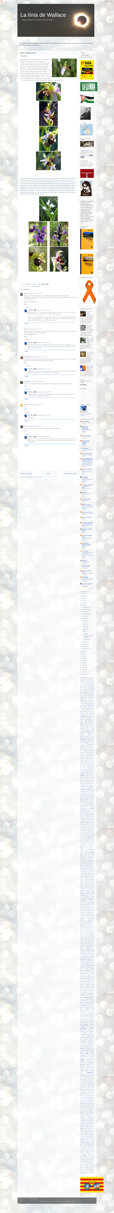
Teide (91, 1114)
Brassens (90, 745)
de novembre (86, 609)
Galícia (86, 881)
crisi (93, 805)
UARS (86, 1134)
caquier (83, 766)
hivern (90, 893)
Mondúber (82, 984)
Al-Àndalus (84, 691)
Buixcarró (92, 749)
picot (81, 1047)
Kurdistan (87, 921)
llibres (89, 950)
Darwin (91, 811)
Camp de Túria (83, 760)
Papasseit (87, 1034)
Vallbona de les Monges (87, 1148)
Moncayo (90, 983)
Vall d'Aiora (88, 1140)
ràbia (81, 1067)
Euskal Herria (83, 859)
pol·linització (83, 1055)
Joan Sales (82, 914)
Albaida (81, 692)
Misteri (83, 979)
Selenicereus (86, 1097)
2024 (83, 598)
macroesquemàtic (85, 956)
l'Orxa (89, 926)
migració (84, 531)
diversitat (92, 824)
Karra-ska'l (89, 918)
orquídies (33, 286)
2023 (83, 600)
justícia (88, 917)
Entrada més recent (26, 473)
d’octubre (85, 611)
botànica (89, 744)
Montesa (81, 987)
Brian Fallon (89, 747)
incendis (90, 898)
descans (81, 816)
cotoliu (85, 802)
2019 (83, 654)
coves (81, 804)
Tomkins (83, 1122)
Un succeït (85, 627)
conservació (83, 789)
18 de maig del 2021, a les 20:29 (34, 293)
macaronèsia (91, 954)
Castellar (92, 771)
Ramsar (87, 1069)
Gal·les (90, 881)
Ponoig (81, 1056)
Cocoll (92, 783)
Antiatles (84, 706)
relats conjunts (88, 1075)
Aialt (89, 686)
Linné (86, 943)
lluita (93, 951)
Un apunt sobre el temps (87, 573)
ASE (86, 717)
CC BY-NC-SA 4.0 (84, 155)
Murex (91, 995)
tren (91, 1129)
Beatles (87, 728)
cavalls (90, 775)
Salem (89, 1086)
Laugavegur (84, 940)
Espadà (86, 851)
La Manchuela (88, 929)
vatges (81, 1153)
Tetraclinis (90, 1117)
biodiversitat (83, 738)
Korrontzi (90, 920)
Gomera (86, 887)
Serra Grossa (90, 1101)
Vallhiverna (88, 1150)
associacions (89, 719)
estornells (85, 855)
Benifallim (89, 733)
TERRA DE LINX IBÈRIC (86, 546)
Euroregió (90, 857)
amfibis (81, 702)
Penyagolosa (84, 1042)
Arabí (93, 708)
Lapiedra (92, 939)
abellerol (81, 681)
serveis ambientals (90, 1103)
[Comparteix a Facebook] (46, 284)
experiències (84, 862)
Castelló (91, 772)
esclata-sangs (89, 849)
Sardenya (92, 1093)
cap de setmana (88, 763)
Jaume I (90, 906)
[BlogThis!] (43, 284)
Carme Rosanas (27, 357)
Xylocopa (82, 1170)
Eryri (86, 847)
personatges (89, 1044)
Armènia (83, 714)
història (88, 892)
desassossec (87, 815)
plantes (37, 286)
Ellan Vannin (82, 838)
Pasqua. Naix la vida (86, 488)
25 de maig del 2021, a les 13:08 (34, 426)
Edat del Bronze (85, 832)
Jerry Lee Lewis (87, 909)
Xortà (85, 1169)
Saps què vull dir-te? (87, 517)
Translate (91, 57)
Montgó (86, 987)
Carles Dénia (82, 767)
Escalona (81, 849)
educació (81, 833)
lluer (89, 951)
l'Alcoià (83, 923)
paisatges (83, 1028)
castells (82, 774)
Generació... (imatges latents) (87, 529)
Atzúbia (81, 722)
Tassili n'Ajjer (85, 1114)
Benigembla (82, 735)
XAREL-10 (84, 492)
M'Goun (85, 954)
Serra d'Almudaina (83, 1100)
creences (88, 805)
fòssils (87, 876)
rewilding (83, 1078)
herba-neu (90, 890)
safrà (93, 1083)
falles (86, 863)
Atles (86, 721)
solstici (92, 1108)
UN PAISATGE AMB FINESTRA (86, 538)
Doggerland (89, 826)
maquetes (83, 960)
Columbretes (91, 786)
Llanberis (82, 946)
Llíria (81, 951)
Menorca (82, 976)
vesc (93, 1153)
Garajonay (87, 882)
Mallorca (82, 959)
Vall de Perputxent (83, 1145)
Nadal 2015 (86, 1004)
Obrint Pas (84, 1016)
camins (81, 758)
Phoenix (90, 1045)
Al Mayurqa (86, 689)
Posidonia (82, 1058)
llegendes (87, 946)
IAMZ (81, 896)
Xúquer (90, 1169)
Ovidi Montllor (84, 1024)
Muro (81, 997)
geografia (82, 885)
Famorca (82, 865)
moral (91, 989)
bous (87, 745)
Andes (88, 703)
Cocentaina (87, 783)
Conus (88, 791)
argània (86, 713)
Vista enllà (85, 633)
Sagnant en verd (85, 504)
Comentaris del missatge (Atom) (34, 477)
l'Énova (90, 924)
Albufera (86, 692)
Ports (91, 1056)
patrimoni (86, 1037)
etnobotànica (82, 857)
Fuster (86, 879)
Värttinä (91, 1151)
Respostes (28, 307)
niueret (85, 1013)
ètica (91, 856)
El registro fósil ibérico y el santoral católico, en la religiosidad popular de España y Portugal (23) (87, 463)
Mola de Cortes (87, 981)
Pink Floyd (86, 1047)
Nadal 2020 (92, 1004)
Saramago (87, 1094)
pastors (81, 1037)
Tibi (86, 1119)
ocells (81, 1018)
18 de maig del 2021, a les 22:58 (39, 357)
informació (85, 901)
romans (91, 1081)
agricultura (90, 684)
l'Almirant (90, 923)
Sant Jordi (91, 1090)
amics (86, 702)
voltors (87, 1159)
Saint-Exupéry (82, 1086)
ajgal (81, 689)
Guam (87, 888)
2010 (83, 674)
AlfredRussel (31, 310)
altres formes (27, 192)
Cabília (81, 752)
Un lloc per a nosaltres (87, 583)
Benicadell (89, 732)
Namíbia (81, 1007)
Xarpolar (86, 1164)
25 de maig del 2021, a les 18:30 (43, 310)
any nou (83, 708)
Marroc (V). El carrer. (86, 422)
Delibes (87, 813)
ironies (89, 903)
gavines (90, 884)
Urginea (81, 1137)
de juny (85, 620)
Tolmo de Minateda (90, 1120)
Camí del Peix (89, 756)
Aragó (83, 709)
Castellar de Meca (85, 772)
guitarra (91, 888)
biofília (90, 738)
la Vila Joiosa (84, 935)
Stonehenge (84, 1109)
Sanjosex (86, 1089)
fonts (91, 874)
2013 (83, 667)
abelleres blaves (30, 61)
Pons (25, 426)
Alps (86, 697)
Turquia (90, 1131)
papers (93, 1034)
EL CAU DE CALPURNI (85, 477)
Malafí (83, 957)
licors (83, 943)
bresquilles (82, 747)
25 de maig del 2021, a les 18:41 (43, 415)
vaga (91, 1139)
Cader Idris (89, 753)
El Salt (85, 836)
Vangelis (86, 1151)
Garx (83, 884)
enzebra (90, 844)
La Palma (86, 931)
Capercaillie (86, 764)
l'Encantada (82, 925)
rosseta (81, 1083)
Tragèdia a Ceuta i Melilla (87, 513)
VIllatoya (86, 1156)
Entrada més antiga (71, 473)
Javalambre (82, 907)
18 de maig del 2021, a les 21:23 (34, 329)
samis (88, 1087)
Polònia (90, 1055)
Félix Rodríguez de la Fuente (86, 868)
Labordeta (90, 935)
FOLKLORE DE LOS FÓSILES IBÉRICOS (87, 459)
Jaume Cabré (83, 906)
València (82, 1141)
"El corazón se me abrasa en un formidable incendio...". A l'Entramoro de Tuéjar (87, 554)
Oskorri (88, 1022)
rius (81, 1080)
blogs (86, 741)
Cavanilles (82, 777)
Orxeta (84, 1022)
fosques (34, 64)
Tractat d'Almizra (89, 1126)
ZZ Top (83, 1173)
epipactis (81, 846)
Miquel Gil (87, 978)
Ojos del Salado (88, 1018)
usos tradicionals (88, 1137)
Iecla (89, 896)
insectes (90, 901)
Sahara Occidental (89, 1084)
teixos (81, 1115)
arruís (90, 716)
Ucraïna (90, 1134)
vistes (93, 1158)
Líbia (93, 942)
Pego (86, 1039)
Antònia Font (91, 706)
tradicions (82, 1128)
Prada (90, 1058)
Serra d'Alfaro (89, 1098)
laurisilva (89, 940)
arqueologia (82, 716)
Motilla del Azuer (90, 990)
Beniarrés (83, 732)
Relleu (81, 1076)
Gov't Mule (82, 888)
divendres (86, 824)
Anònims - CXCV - (86, 585)
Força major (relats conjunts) (89, 313)
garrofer (92, 882)
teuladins (82, 1119)
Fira (81, 871)
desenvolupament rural (89, 816)
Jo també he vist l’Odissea (87, 449)
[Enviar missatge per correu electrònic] (39, 284)
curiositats (82, 808)
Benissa (81, 736)
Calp (83, 756)
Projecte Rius (83, 1063)
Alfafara (90, 695)
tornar (81, 1123)
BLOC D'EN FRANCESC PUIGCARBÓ (85, 428)
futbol (91, 879)
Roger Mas (92, 1079)
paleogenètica (82, 1029)
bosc (83, 744)
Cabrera (86, 752)
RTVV (85, 1083)
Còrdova (84, 792)
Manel (88, 959)
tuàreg (81, 1131)
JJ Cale (85, 910)
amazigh (82, 700)
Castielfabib (89, 774)
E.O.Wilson (84, 830)
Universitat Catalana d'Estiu (86, 1136)
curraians (62, 182)
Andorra (92, 703)
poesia (92, 1052)
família (90, 863)
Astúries (81, 720)
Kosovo (81, 921)
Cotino (81, 802)
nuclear (92, 1015)
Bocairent (92, 741)
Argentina (92, 713)
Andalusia (83, 703)
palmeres (92, 1031)
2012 (83, 669)
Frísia (81, 877)
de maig (85, 623)
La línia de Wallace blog (85, 150)
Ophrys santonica (36, 190)
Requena (86, 1076)
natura (88, 1008)
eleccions (90, 837)
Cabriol (91, 752)
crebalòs (90, 804)
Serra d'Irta (91, 1100)
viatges (85, 1155)
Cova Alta (90, 802)
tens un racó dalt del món (87, 469)
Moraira (85, 989)
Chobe (91, 778)
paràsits (83, 1036)
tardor (92, 1112)
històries (82, 893)
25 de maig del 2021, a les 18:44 (43, 436)
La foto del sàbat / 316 (86, 436)
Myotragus (82, 999)
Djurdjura (83, 826)
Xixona (87, 1167)
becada (55, 188)
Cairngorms (82, 755)
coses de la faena (88, 796)
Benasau (87, 730)
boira (83, 742)
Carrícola (82, 769)
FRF (91, 876)
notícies (87, 1015)
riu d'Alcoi (90, 1078)
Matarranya (87, 973)
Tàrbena (87, 1112)
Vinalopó (92, 1156)
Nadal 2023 (90, 1005)
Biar (91, 736)
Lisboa (81, 945)
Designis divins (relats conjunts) (88, 636)
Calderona (88, 755)
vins (86, 1158)
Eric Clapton (89, 846)
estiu (92, 854)
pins (91, 1047)
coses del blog (83, 797)
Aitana (90, 687)
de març (85, 644)
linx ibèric (90, 943)
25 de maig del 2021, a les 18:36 (43, 369)
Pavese (91, 1037)
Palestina (81, 1031)
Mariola (89, 965)
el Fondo (83, 835)
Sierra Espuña (87, 1105)
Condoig (83, 788)
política (87, 1053)
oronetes (86, 1021)
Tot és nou (85, 625)
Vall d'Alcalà (88, 1142)
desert (83, 818)
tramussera (90, 1128)
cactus (81, 753)
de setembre (86, 614)
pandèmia (84, 1033)
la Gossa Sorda (88, 928)
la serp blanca (85, 448)
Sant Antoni (92, 1089)
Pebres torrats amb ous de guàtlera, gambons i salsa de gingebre (87, 507)
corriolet (90, 792)
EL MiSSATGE (85, 500)
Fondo (89, 873)
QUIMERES (85, 577)
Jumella (83, 917)
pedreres (81, 1039)
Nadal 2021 (84, 1005)
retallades (92, 1076)
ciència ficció (86, 780)
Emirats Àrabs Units (85, 841)
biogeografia (83, 739)
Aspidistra (82, 719)
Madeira (92, 956)
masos (81, 973)
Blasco (81, 741)
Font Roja (84, 874)
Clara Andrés (87, 781)
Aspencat (90, 717)
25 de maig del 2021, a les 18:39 (43, 392)
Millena (81, 978)
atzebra (91, 720)
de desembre (86, 607)
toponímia (90, 1122)
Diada (88, 823)
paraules (89, 1036)
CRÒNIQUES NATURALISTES (86, 543)
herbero (81, 892)
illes (84, 898)
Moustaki (84, 992)
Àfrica (91, 683)
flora (82, 873)
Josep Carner (91, 915)
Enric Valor (89, 843)
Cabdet (91, 750)
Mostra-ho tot (91, 588)
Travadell (82, 1129)
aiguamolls (85, 687)
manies (92, 959)
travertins (87, 1129)
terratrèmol (82, 1117)
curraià (87, 808)
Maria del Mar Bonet (89, 962)
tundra (86, 1131)
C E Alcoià (84, 750)
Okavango (82, 1019)
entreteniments (82, 844)
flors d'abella (44, 69)
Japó (92, 904)
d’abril (85, 642)
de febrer (85, 646)
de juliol (85, 618)
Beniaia (92, 730)
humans (90, 895)
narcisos (86, 1007)
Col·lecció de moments (87, 453)
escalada (90, 847)
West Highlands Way (85, 1161)
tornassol (86, 1123)
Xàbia (81, 1164)
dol (93, 826)
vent (85, 1153)
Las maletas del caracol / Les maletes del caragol (87, 486)
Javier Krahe (88, 907)
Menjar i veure (90, 338)
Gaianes (81, 881)
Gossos (91, 887)
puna (91, 1064)
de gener (85, 648)
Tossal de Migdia (89, 1125)
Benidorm (82, 733)
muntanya (82, 994)
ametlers (90, 700)
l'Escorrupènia (82, 926)
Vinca (83, 1158)
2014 (83, 665)
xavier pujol (27, 381)
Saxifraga (88, 1095)
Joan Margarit (82, 912)
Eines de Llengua (86, 435)
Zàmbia (86, 1172)
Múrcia (85, 995)
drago (86, 829)
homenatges (82, 895)
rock (86, 1080)
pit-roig (88, 1048)
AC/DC (92, 681)
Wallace (92, 1159)
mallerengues (89, 957)
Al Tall (92, 689)
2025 (83, 596)
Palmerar (87, 1031)
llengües (82, 950)
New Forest (87, 1011)
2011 (83, 672)
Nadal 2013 (86, 1002)
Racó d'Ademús (87, 1067)
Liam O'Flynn (87, 942)
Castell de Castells (84, 771)
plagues (92, 1048)
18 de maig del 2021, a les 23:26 (37, 381)
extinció (90, 862)
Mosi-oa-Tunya (83, 990)
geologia (87, 885)
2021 (83, 605)
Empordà (92, 841)
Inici (48, 473)
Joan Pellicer (89, 912)
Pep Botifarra (91, 1042)
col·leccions (82, 786)
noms (90, 1013)
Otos (92, 1022)
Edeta (91, 832)
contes (91, 789)
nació (87, 999)
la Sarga (89, 932)
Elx (93, 840)
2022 (83, 603)
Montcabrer (88, 986)
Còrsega (86, 794)
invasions (82, 903)
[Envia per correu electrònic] (42, 284)
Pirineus (82, 1048)
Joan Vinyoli (88, 914)
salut (93, 1086)
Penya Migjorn (91, 1040)
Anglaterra (84, 705)
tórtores (91, 1123)
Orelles (84, 631)
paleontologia (89, 1029)
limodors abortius (71, 182)
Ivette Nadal (87, 904)
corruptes (82, 794)
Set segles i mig (90, 352)
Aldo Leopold (84, 695)
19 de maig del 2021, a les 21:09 (35, 404)
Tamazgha (82, 1112)
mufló (90, 992)
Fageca (81, 863)
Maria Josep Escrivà (86, 964)
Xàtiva (87, 1166)
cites (82, 781)
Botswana (82, 746)
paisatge (90, 1026)
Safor (90, 1083)
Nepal (87, 1010)
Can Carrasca (85, 551)
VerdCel (89, 1153)
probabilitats (89, 1061)
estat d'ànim (90, 852)
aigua (93, 686)
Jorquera (86, 915)
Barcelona (82, 725)
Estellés (85, 854)
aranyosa (37, 188)
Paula (25, 293)
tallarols (90, 1111)
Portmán (86, 1056)
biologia (90, 739)
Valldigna (82, 1150)
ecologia (89, 830)
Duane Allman (91, 829)
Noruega (82, 1015)
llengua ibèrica (89, 948)
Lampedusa (87, 939)
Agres (85, 684)
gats (86, 884)
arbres (85, 711)
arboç (81, 711)
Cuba (91, 807)
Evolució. (84, 444)
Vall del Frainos (91, 1147)
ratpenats (87, 1070)
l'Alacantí (92, 921)
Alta (89, 697)
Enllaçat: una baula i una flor (90, 366)
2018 (83, 656)
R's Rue (26, 404)
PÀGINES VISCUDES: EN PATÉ (87, 430)
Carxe (86, 769)
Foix (85, 873)
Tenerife (86, 1115)
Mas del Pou (89, 972)
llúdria (85, 951)
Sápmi (81, 1094)
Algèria (81, 697)
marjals (86, 968)
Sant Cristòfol (84, 1090)
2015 (83, 663)
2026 (83, 594)
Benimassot (90, 735)
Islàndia (81, 904)
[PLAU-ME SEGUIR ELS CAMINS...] (87, 480)
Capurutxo (92, 764)
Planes (83, 1050)
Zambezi (81, 1172)
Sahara (83, 1084)
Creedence (82, 805)
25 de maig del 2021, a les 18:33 (43, 342)
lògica (88, 953)
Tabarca (90, 1109)
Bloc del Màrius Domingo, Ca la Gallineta (85, 442)
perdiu (83, 1043)
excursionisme (91, 860)
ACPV (87, 683)
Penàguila (90, 1039)
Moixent (81, 981)
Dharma (88, 819)
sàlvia (84, 1087)
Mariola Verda (83, 967)
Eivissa (86, 833)
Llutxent (84, 953)
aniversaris (91, 705)
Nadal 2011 (86, 1001)
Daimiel (86, 811)
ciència (81, 780)
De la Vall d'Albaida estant (86, 536)
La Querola (92, 931)
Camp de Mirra (89, 758)
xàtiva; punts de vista (87, 512)
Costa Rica (89, 801)
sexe (82, 1105)
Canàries (82, 761)
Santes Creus (90, 1092)
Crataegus (85, 804)
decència (82, 813)
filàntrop (87, 870)
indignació (91, 899)
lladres (90, 945)
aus (86, 722)
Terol (91, 1115)
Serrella (82, 1103)
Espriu (91, 851)
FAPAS (86, 865)
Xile (91, 1166)
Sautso (83, 1095)
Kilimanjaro (82, 920)
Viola (89, 1158)
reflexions (90, 1072)
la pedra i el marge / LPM (86, 571)
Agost (81, 684)
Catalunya (82, 775)
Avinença (82, 724)
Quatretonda (82, 1066)
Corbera (92, 791)
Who (92, 1161)
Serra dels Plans (83, 1101)
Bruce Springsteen (84, 749)
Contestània (82, 791)
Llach (86, 945)
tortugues (82, 1125)
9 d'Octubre (89, 680)
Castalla (91, 769)
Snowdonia (82, 1108)
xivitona (81, 1167)
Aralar (87, 709)
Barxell (87, 727)
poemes (86, 1051)
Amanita (90, 698)
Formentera (82, 876)
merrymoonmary (56, 1201)
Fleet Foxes (92, 871)
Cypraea (82, 811)
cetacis (86, 778)
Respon (25, 304)
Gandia (81, 882)
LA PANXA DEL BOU (87, 522)
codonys (90, 785)
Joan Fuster (90, 910)
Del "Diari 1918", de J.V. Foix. (87, 472)
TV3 (81, 1133)
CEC (88, 777)
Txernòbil (90, 1133)
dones (89, 827)
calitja (93, 755)
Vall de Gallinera (88, 1144)
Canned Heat (88, 761)
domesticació (84, 827)
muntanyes (91, 994)
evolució (82, 860)
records (92, 1071)
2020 (83, 651)
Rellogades (85, 629)
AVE (91, 722)
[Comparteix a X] (45, 284)
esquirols (81, 852)
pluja (81, 1051)
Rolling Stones (85, 1081)
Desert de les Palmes (90, 818)
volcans (83, 1159)
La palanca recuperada (86, 454)
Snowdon (90, 1106)
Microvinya (89, 976)
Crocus (84, 807)
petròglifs (86, 1045)
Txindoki (82, 1134)
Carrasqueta (89, 767)
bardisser (87, 725)
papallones (82, 1034)
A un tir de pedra (86, 565)
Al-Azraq (90, 691)
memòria (89, 975)
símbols (86, 1106)
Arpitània (90, 714)
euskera (90, 859)
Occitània (90, 1016)
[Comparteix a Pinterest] (48, 284)
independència (83, 899)
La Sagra (83, 932)
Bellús (83, 730)
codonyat (84, 785)
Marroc (87, 970)
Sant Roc (84, 1092)
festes (81, 870)
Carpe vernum (86, 639)
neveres (81, 1011)
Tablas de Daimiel (83, 1111)
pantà (90, 1033)
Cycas (91, 810)
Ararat (91, 710)
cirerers (92, 780)
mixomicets (90, 979)
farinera (91, 865)
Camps (90, 760)
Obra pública (89, 325)
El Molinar (89, 835)
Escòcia (81, 851)
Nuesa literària (85, 421)
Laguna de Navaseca (84, 937)
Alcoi (85, 694)
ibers (85, 896)
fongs (93, 873)
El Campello (91, 833)
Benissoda (87, 736)
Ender (83, 843)
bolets (87, 742)
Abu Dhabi (87, 681)
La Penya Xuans (85, 566)
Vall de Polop (91, 1145)
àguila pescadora (83, 686)
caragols (89, 766)
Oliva (88, 1019)
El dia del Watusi (85, 561)
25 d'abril (82, 680)
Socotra (87, 1108)
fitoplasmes (86, 871)
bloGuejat (84, 560)
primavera (83, 1060)
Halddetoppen (82, 890)
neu (91, 1010)
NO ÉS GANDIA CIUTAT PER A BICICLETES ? (87, 579)
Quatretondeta (89, 1066)
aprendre (88, 708)
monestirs (88, 984)
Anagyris (92, 702)
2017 (83, 658)
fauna (81, 866)
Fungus (83, 518)
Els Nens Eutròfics (87, 840)
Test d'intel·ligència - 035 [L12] (87, 494)
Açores (83, 683)
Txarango (85, 1133)
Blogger (72, 1201)
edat (93, 830)
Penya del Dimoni (83, 1040)
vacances (82, 1139)
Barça (90, 724)
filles (91, 870)
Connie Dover (89, 788)
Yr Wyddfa (89, 1170)
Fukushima (87, 877)
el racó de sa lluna (86, 499)
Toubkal (81, 1126)
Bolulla (92, 742)
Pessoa (81, 1045)
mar (88, 961)
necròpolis (82, 1010)
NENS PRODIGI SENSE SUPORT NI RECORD (87, 524)
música (86, 997)
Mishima (92, 978)
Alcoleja (92, 694)
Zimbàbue (92, 1172)
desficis (83, 819)
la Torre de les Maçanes (89, 934)
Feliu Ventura (89, 866)
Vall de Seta (84, 1147)
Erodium (81, 847)
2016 (83, 660)
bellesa (92, 728)
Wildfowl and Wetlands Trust (86, 1162)
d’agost (85, 616)
